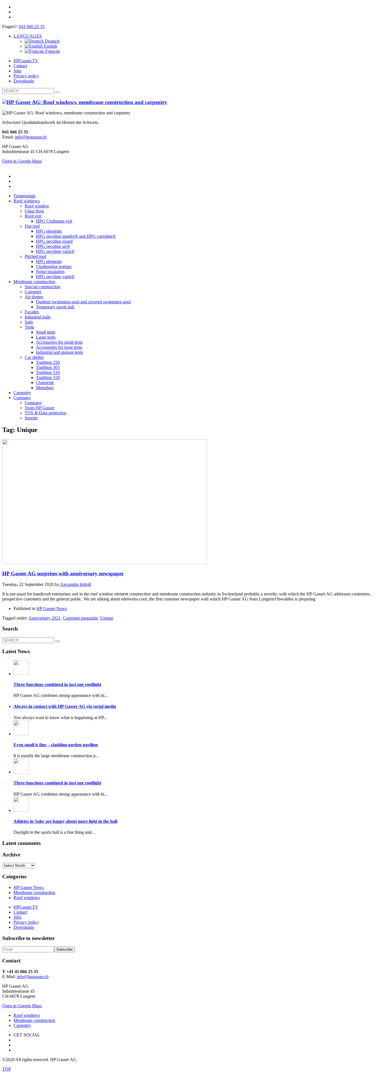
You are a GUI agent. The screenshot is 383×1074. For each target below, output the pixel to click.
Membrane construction (34, 892)
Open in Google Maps (22, 1005)
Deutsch (51, 41)
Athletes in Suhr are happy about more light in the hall (65, 821)
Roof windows (26, 897)
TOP (6, 1069)
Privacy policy (26, 75)
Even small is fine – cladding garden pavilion (55, 744)
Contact (20, 65)
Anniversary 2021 (45, 618)
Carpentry (22, 1025)
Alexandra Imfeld (75, 584)
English (50, 46)
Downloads (23, 80)
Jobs (17, 70)
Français (52, 51)
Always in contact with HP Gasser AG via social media (64, 706)
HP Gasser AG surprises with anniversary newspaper (63, 573)
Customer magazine (80, 618)
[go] (57, 92)
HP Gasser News (51, 608)
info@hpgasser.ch (31, 137)
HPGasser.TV (25, 60)
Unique (106, 618)
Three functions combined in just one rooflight (57, 684)
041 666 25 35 (32, 26)
